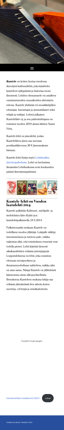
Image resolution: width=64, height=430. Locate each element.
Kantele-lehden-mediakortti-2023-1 (23, 398)
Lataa (48, 398)
